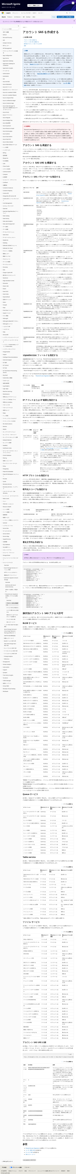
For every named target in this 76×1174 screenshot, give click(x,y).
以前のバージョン (12, 1171)
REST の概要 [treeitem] (6, 32)
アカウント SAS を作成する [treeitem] (12, 604)
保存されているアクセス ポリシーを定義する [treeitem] (12, 615)
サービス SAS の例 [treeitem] (11, 619)
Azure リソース (34, 64)
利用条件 (63, 1171)
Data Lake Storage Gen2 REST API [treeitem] (10, 644)
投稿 (26, 1171)
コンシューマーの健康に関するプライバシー (47, 1171)
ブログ (20, 1171)
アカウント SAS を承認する (30, 40)
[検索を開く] (66, 13)
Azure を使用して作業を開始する (65, 17)
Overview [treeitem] (6, 565)
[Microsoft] (3, 13)
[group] (48, 1057)
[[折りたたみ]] (18, 26)
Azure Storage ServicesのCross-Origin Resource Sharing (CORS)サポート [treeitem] (10, 631)
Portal (53, 17)
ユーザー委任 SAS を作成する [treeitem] (12, 611)
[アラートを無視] (73, 3)
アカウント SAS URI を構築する (31, 42)
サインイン (71, 13)
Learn (24, 27)
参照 (25, 45)
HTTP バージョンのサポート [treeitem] (10, 572)
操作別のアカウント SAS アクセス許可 (33, 43)
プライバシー (31, 1171)
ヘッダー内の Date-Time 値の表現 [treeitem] (11, 625)
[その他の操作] (72, 27)
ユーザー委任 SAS (30, 1150)
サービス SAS (29, 1152)
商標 (68, 1171)
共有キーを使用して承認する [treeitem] (11, 590)
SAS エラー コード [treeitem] (11, 622)
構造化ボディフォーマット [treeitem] (10, 575)
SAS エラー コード (30, 1154)
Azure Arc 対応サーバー (43, 74)
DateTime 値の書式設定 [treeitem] (9, 635)
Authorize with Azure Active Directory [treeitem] (10, 586)
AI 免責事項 (4, 1171)
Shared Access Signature (43, 376)
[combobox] (10, 29)
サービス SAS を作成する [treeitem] (12, 607)
